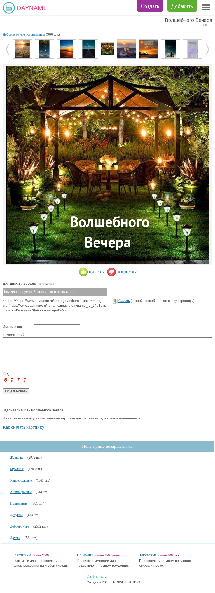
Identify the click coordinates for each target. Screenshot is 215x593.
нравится (95, 272)
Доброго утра (19, 526)
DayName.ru (97, 576)
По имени (85, 555)
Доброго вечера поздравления (24, 34)
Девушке (16, 515)
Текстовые (147, 555)
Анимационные (21, 492)
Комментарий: (14, 335)
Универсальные (21, 480)
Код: (6, 374)
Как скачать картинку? (24, 427)
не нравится (125, 272)
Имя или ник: (13, 327)
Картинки (22, 555)
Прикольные (18, 503)
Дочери (15, 538)
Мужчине (17, 469)
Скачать (124, 301)
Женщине (16, 458)
